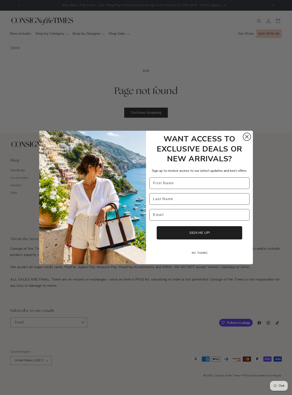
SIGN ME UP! (199, 232)
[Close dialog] (247, 137)
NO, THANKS (199, 253)
